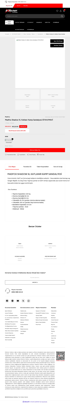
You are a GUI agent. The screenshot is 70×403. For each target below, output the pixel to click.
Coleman (53, 313)
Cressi (52, 340)
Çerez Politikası (9, 313)
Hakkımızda (23, 311)
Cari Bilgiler (23, 331)
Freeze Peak (54, 322)
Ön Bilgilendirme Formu (11, 326)
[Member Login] (61, 11)
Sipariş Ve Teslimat (40, 311)
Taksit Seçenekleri (43, 166)
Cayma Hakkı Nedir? (10, 335)
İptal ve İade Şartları (41, 322)
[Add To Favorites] (10, 155)
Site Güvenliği (8, 339)
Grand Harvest (54, 320)
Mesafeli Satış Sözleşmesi (11, 328)
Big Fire (53, 324)
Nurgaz (53, 342)
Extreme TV (23, 317)
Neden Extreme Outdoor (26, 313)
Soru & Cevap (58, 166)
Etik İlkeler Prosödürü (10, 324)
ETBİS (21, 326)
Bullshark (53, 317)
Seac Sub (53, 338)
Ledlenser (53, 335)
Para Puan (38, 324)
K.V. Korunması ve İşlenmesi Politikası (12, 318)
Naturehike (54, 311)
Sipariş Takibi (39, 315)
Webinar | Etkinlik (24, 320)
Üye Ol (18, 5)
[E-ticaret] (35, 401)
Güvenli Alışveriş (9, 333)
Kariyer (22, 322)
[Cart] (64, 11)
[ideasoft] (26, 402)
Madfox (53, 315)
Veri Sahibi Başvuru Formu (11, 321)
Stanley (53, 331)
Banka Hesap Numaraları (42, 320)
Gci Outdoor (54, 326)
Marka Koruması (24, 329)
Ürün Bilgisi (12, 166)
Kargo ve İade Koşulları (41, 317)
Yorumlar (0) (27, 166)
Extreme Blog (23, 315)
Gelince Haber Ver (35, 150)
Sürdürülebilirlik (24, 324)
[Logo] (11, 10)
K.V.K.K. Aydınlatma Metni (11, 315)
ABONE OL (35, 282)
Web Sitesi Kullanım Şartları (11, 330)
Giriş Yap (25, 5)
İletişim (22, 333)
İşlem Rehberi (8, 311)
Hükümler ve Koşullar (10, 337)
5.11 (52, 333)
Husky (52, 329)
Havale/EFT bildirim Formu (42, 313)
